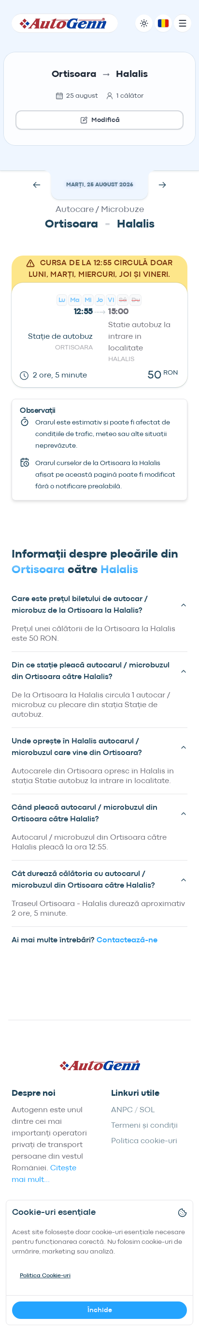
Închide (99, 1310)
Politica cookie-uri (144, 1141)
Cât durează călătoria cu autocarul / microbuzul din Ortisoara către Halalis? (83, 880)
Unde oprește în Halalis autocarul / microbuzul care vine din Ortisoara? (77, 747)
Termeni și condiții (144, 1125)
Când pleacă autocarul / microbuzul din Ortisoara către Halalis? (84, 813)
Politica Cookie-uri (45, 1275)
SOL (147, 1110)
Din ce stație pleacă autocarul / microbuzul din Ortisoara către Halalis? (91, 671)
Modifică (105, 120)
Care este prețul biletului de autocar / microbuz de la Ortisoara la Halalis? (80, 605)
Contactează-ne (127, 940)
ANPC (122, 1110)
